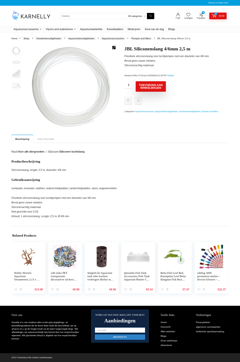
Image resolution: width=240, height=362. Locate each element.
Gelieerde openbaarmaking (210, 331)
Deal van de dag (154, 29)
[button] (114, 47)
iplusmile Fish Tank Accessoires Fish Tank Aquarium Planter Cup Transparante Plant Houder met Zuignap (137, 279)
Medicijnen (134, 29)
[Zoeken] (150, 16)
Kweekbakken (115, 29)
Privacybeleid (203, 322)
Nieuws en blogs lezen (218, 3)
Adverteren (166, 345)
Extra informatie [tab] (46, 139)
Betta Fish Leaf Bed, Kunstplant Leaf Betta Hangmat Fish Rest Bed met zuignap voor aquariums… (173, 279)
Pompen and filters (141, 38)
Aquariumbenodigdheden (81, 38)
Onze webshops (169, 340)
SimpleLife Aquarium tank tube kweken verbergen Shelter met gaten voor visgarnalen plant (100, 279)
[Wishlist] (188, 15)
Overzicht (165, 327)
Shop (26, 38)
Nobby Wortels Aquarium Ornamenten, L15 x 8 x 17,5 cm (26, 277)
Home (14, 38)
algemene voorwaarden (208, 327)
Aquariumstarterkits (91, 29)
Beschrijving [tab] (22, 139)
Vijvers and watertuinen (59, 29)
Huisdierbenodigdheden (48, 38)
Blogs (171, 29)
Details (170, 75)
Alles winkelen (168, 331)
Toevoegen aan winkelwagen (151, 86)
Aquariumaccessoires (26, 29)
